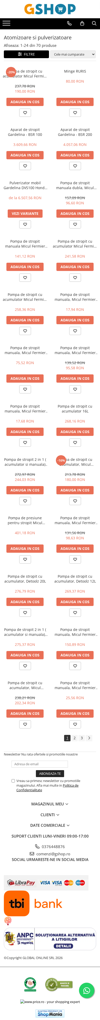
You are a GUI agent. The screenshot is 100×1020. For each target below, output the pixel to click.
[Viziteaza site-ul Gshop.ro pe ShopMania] (50, 1013)
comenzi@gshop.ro (52, 853)
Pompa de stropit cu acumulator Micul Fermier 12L (25, 73)
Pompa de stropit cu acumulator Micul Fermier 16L (75, 244)
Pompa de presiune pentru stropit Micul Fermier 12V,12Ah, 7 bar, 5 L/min (25, 520)
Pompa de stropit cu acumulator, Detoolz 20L (25, 579)
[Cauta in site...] (94, 23)
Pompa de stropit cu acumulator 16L (75, 409)
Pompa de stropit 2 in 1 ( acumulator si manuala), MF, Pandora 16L (25, 632)
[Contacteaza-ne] (69, 23)
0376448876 (53, 846)
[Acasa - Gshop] (50, 9)
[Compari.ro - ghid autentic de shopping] (59, 984)
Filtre (28, 54)
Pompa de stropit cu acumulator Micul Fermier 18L (25, 297)
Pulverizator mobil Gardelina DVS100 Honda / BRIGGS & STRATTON (25, 185)
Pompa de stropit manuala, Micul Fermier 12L (75, 520)
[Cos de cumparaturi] (82, 23)
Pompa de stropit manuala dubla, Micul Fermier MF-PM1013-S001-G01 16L (75, 185)
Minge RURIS (75, 71)
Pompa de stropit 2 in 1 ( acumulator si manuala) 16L (25, 462)
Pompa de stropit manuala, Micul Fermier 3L (75, 685)
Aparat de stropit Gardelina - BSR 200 (75, 132)
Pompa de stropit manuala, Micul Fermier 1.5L (75, 297)
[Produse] (7, 25)
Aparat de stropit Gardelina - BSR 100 (25, 132)
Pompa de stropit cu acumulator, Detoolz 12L (75, 579)
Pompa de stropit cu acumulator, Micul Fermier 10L (25, 685)
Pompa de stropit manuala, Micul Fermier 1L (25, 409)
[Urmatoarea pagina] (89, 738)
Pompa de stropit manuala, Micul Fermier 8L (25, 350)
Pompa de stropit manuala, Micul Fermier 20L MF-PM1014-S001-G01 (75, 350)
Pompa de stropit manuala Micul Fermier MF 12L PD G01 (25, 244)
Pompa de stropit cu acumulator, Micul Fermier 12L (75, 462)
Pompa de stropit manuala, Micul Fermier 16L (75, 632)
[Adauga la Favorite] (25, 113)
